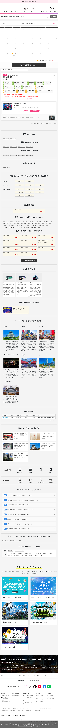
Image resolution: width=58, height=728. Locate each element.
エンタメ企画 (53, 11)
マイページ (15, 697)
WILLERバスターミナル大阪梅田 (16, 553)
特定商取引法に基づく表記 (45, 708)
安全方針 (4, 700)
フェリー (24, 11)
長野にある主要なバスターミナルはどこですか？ (19, 495)
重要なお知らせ (5, 695)
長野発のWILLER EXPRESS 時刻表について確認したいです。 (22, 500)
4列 (40, 185)
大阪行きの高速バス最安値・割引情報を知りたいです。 (21, 514)
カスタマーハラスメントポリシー (33, 710)
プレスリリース (5, 697)
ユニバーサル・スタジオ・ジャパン (33, 553)
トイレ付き (40, 192)
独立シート (20, 189)
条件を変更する (28, 65)
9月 (54, 23)
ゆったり (29, 189)
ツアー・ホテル (14, 11)
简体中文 (18, 715)
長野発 (4, 167)
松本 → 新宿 (6, 155)
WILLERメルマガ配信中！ (28, 703)
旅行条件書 (15, 708)
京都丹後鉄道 (43, 11)
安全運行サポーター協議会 (16, 540)
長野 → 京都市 (21, 147)
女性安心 (29, 192)
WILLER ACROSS (30, 720)
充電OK (30, 195)
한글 (8, 715)
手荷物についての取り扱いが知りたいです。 (18, 528)
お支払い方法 (7, 470)
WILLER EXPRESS (14, 720)
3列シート (16, 105)
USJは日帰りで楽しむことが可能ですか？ (17, 519)
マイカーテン (19, 192)
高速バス (5, 11)
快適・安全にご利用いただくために (39, 700)
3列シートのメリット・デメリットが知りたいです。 (20, 524)
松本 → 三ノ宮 (29, 155)
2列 (20, 185)
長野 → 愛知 (13, 138)
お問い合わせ (12, 710)
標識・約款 (22, 708)
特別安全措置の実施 (6, 702)
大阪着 (8, 167)
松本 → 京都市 (21, 155)
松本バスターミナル (19, 551)
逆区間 (54, 16)
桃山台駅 (10, 555)
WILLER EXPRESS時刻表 (39, 698)
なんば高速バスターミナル (35, 555)
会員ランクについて (28, 700)
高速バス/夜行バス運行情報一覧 (29, 1)
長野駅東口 (10, 551)
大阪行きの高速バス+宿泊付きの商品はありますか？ (20, 509)
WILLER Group (5, 720)
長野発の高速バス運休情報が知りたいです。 (18, 505)
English (3, 715)
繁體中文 (12, 715)
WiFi (20, 195)
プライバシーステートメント (32, 708)
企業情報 (4, 708)
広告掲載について (20, 710)
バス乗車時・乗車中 (50, 699)
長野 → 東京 (6, 138)
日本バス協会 (5, 540)
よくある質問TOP (50, 695)
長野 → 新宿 (6, 147)
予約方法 (6, 480)
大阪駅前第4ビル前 (47, 553)
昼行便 (20, 181)
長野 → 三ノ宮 (29, 147)
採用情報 (9, 708)
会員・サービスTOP (29, 695)
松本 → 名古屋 (13, 155)
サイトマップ (5, 710)
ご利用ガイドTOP (39, 695)
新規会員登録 (16, 695)
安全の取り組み (5, 698)
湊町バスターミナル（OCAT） (21, 555)
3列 (30, 185)
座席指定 (39, 189)
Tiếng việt (23, 715)
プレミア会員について (28, 698)
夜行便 (29, 181)
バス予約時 (49, 697)
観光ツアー (33, 11)
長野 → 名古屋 (13, 147)
